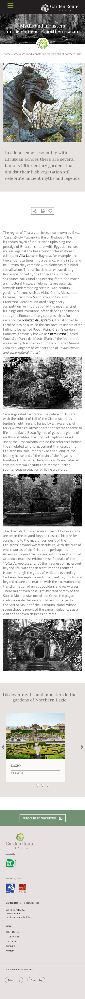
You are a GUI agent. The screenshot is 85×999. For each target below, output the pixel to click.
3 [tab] (48, 786)
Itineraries (12, 936)
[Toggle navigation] (10, 5)
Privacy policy (14, 980)
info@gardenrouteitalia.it (19, 917)
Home (7, 54)
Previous (3, 747)
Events (10, 951)
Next (82, 747)
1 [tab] (38, 786)
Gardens (11, 941)
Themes (10, 946)
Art (15, 54)
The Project (13, 932)
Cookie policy (36, 980)
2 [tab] (43, 786)
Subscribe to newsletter (40, 818)
